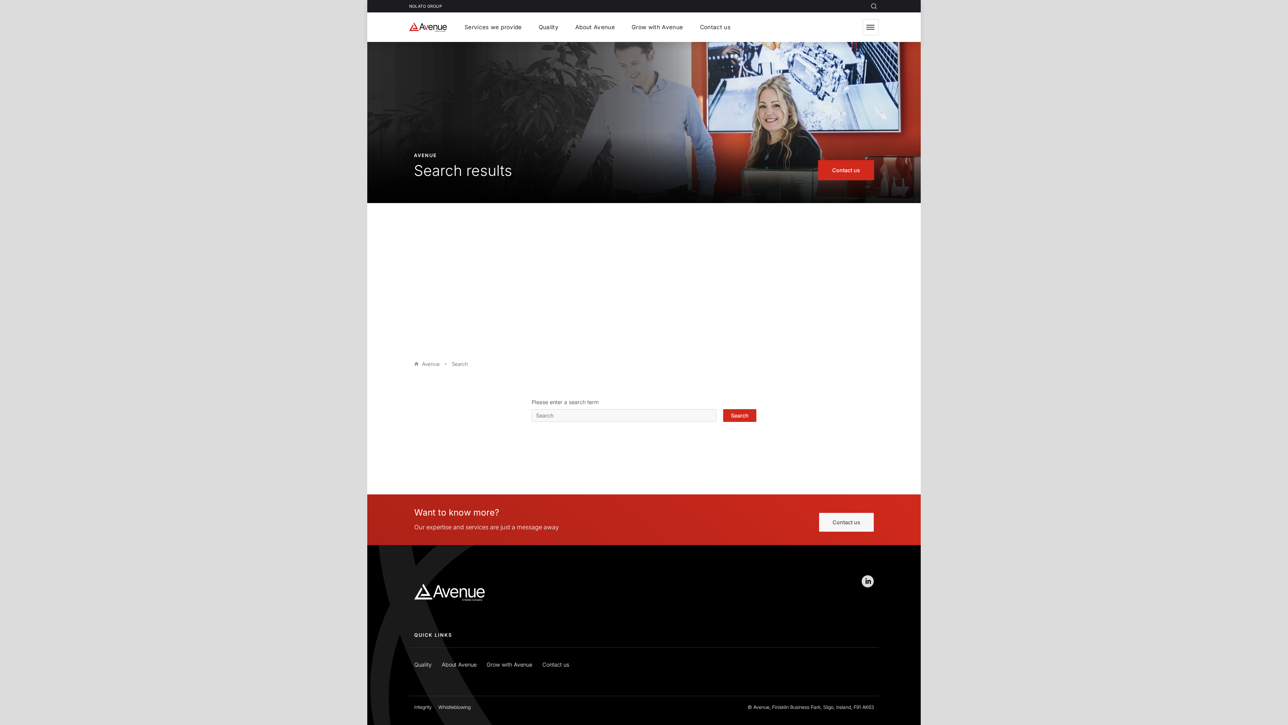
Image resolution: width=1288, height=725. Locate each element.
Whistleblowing (454, 707)
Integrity (423, 707)
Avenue (431, 364)
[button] (871, 27)
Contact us (846, 170)
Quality (423, 664)
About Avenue (459, 664)
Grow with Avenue (509, 664)
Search (740, 415)
